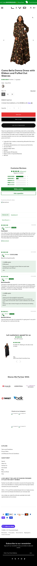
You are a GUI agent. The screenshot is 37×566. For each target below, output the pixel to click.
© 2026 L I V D (4, 530)
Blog (2, 469)
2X (8, 94)
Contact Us (4, 465)
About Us (3, 463)
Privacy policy (12, 532)
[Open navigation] (5, 8)
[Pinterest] (18, 559)
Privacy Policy (5, 451)
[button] (5, 79)
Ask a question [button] (18, 193)
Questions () (14, 214)
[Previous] (4, 40)
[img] (4, 225)
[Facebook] (12, 559)
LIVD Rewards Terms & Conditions (10, 453)
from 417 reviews (18, 338)
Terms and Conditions (7, 449)
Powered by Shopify (13, 530)
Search (3, 461)
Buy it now (18, 119)
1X (3, 94)
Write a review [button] (18, 189)
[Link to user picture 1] (5, 244)
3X (12, 94)
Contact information (5, 534)
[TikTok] (24, 559)
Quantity (3, 108)
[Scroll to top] (33, 561)
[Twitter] (15, 559)
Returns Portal (5, 471)
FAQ (2, 474)
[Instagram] (21, 559)
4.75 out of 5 (23, 171)
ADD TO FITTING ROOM (18, 125)
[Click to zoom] (33, 18)
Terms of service (19, 532)
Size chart (33, 90)
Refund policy (4, 532)
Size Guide (4, 467)
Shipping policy (27, 532)
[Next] (33, 40)
